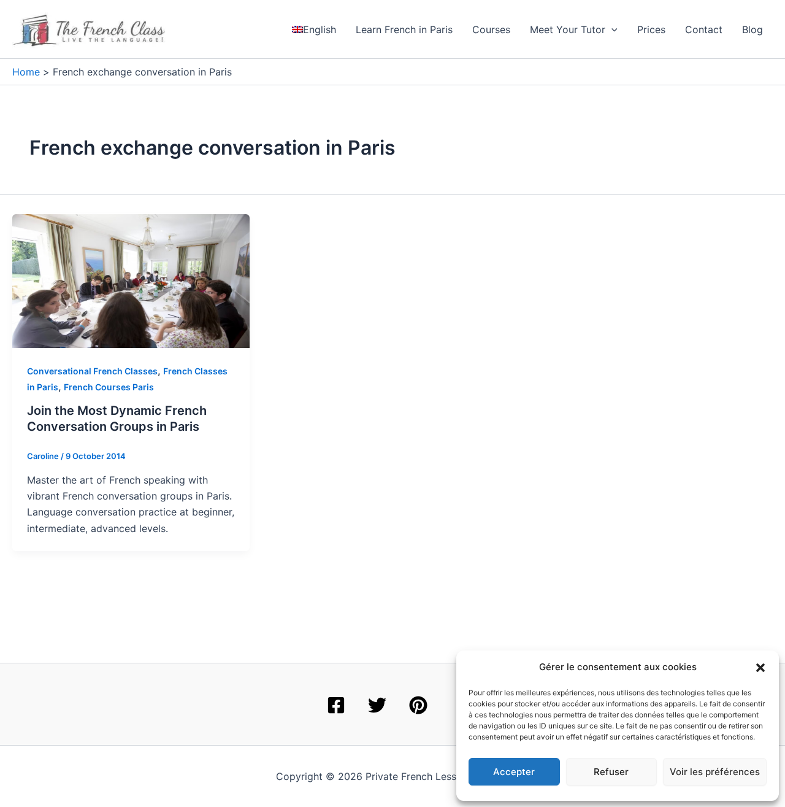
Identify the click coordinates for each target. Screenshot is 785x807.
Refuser (611, 772)
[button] (760, 668)
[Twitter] (377, 705)
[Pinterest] (418, 705)
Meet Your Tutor (567, 29)
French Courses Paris (109, 387)
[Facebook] (336, 705)
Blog (752, 29)
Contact (703, 29)
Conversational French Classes (92, 371)
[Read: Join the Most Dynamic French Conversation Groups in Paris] (131, 280)
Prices (651, 29)
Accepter (514, 772)
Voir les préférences (715, 772)
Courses (491, 29)
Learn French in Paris (404, 29)
